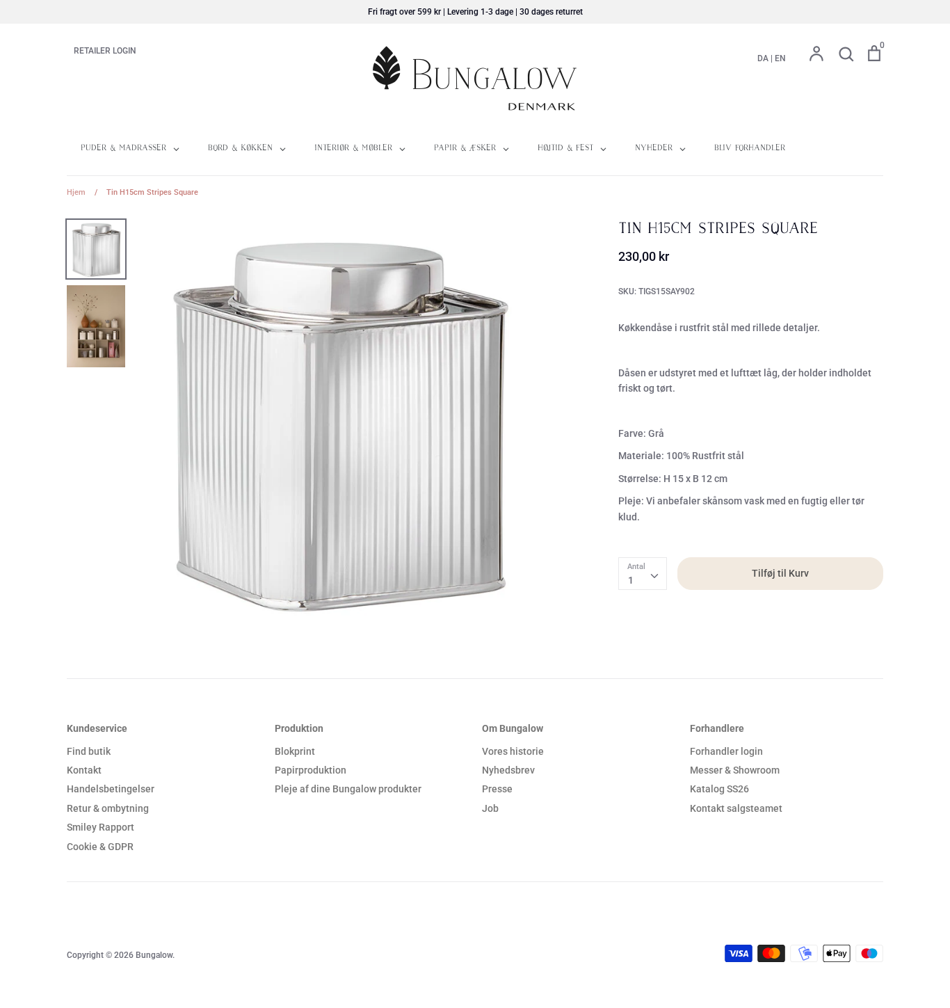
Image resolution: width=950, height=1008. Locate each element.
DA (762, 58)
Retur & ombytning (108, 808)
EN (780, 58)
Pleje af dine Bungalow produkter (348, 788)
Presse (497, 788)
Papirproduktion (310, 770)
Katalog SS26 (719, 788)
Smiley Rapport (100, 827)
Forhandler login (726, 751)
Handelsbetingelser (110, 788)
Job (490, 808)
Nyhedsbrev (508, 770)
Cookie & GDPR (100, 846)
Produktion (299, 728)
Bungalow (154, 955)
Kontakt (84, 770)
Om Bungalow (512, 728)
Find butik (89, 751)
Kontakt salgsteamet (736, 808)
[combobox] (642, 573)
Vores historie (513, 751)
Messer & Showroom (735, 770)
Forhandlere (717, 728)
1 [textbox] (631, 580)
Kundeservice (97, 728)
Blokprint (295, 751)
